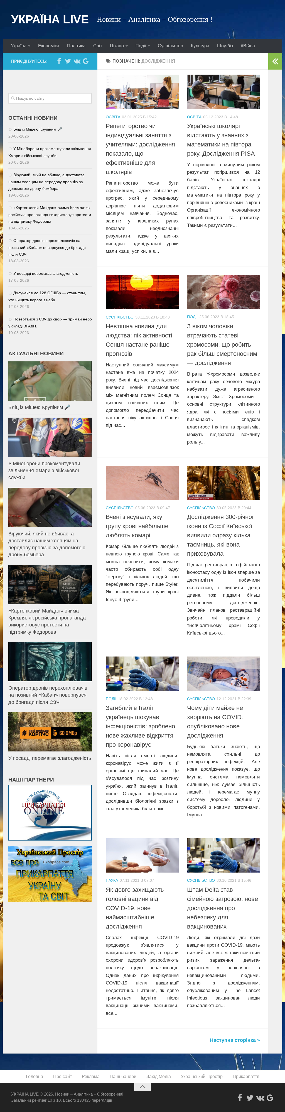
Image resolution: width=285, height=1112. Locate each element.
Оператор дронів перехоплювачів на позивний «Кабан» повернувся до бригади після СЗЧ (47, 247)
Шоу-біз (225, 45)
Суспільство (170, 45)
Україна (18, 45)
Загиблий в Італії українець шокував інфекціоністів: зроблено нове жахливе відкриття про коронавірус (140, 726)
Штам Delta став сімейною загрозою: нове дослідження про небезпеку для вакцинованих (222, 908)
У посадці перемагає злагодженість (45, 273)
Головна (34, 1076)
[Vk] (76, 61)
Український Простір (202, 1076)
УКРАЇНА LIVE (50, 19)
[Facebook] (59, 61)
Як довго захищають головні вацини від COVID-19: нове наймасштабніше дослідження (135, 908)
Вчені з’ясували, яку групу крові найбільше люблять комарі (137, 526)
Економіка (48, 45)
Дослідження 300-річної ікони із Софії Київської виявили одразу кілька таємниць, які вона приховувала (220, 535)
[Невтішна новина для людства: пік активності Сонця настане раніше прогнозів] (142, 292)
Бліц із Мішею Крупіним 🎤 (37, 129)
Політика (76, 45)
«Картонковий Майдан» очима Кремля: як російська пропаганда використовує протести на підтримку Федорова (49, 214)
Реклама (91, 1076)
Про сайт (62, 1076)
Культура (200, 45)
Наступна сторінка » (235, 1040)
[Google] (85, 61)
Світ (97, 45)
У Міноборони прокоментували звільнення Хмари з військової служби (44, 470)
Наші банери (123, 1076)
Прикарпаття (246, 1076)
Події (141, 45)
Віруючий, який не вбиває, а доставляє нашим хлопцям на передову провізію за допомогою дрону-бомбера (46, 182)
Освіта (113, 117)
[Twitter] (68, 61)
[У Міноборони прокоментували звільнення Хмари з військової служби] (50, 437)
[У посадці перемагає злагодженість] (50, 731)
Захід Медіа (158, 1076)
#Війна (248, 45)
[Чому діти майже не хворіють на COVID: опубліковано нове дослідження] (223, 674)
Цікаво (117, 45)
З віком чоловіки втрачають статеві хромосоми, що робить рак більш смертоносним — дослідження (222, 344)
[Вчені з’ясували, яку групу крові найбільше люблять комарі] (142, 483)
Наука (112, 880)
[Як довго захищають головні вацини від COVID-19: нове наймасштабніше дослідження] (142, 855)
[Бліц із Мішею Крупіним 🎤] (50, 381)
